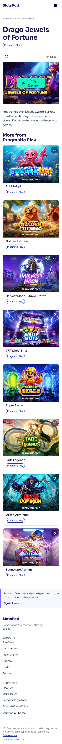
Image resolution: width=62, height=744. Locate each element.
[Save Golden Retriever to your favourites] (54, 204)
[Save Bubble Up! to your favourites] (54, 150)
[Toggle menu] (55, 5)
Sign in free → (11, 603)
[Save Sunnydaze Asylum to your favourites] (54, 533)
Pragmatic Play (25, 18)
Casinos (7, 660)
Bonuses (7, 673)
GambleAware (10, 735)
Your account (10, 693)
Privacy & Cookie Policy (15, 706)
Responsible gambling (15, 700)
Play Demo (30, 83)
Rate (51, 56)
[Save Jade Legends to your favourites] (54, 423)
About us (8, 687)
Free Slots (8, 18)
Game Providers (11, 648)
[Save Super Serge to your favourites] (54, 368)
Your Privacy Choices (14, 712)
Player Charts (10, 654)
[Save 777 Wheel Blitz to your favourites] (54, 314)
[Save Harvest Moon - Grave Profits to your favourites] (54, 259)
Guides (6, 667)
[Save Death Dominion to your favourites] (54, 478)
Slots (11, 5)
